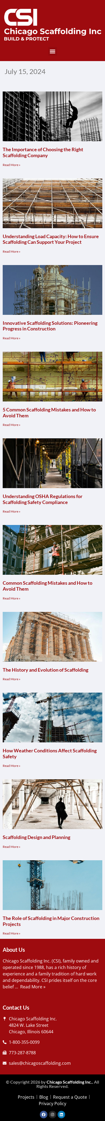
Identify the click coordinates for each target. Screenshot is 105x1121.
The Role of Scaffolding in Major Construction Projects (51, 921)
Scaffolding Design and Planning (36, 837)
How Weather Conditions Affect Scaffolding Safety (50, 753)
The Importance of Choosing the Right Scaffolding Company (43, 152)
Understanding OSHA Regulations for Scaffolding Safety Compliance (42, 499)
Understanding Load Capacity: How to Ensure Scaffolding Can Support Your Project (51, 239)
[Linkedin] (61, 1114)
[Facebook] (43, 1114)
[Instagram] (52, 1114)
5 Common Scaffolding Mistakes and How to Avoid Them (49, 412)
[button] (52, 51)
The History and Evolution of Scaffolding (45, 670)
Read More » (11, 165)
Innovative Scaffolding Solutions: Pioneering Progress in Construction (50, 326)
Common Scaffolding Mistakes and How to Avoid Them (47, 586)
